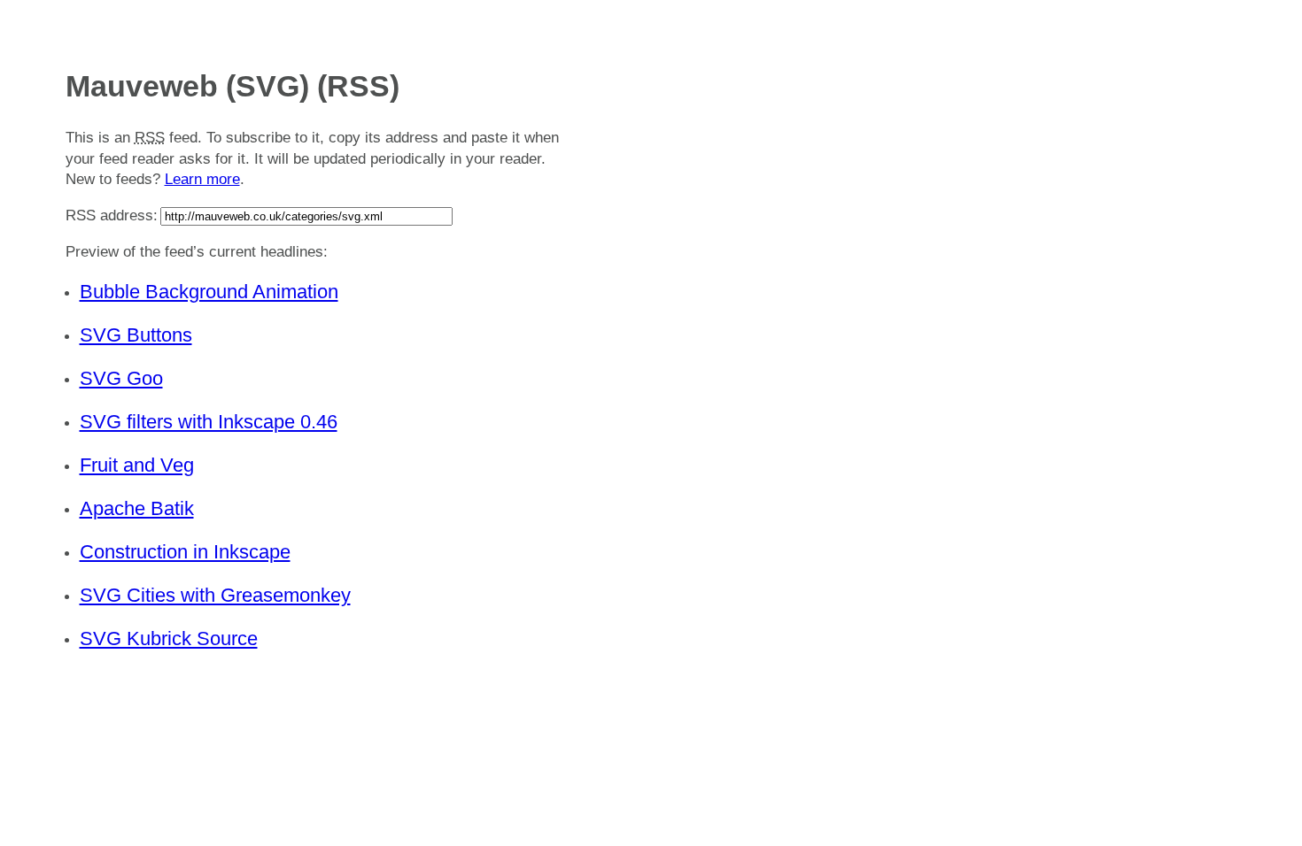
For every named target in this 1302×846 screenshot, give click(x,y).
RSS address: (112, 215)
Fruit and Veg (137, 465)
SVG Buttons (136, 335)
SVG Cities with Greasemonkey (215, 595)
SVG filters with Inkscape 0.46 (208, 422)
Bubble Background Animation (209, 292)
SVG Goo (121, 378)
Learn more (202, 179)
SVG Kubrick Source (169, 638)
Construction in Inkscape (185, 552)
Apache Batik (137, 508)
